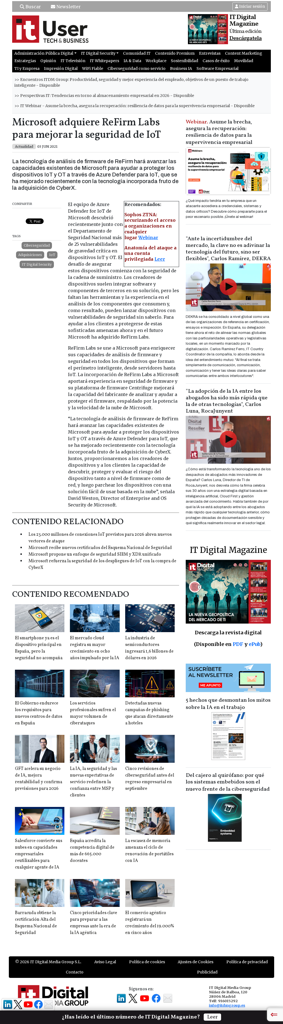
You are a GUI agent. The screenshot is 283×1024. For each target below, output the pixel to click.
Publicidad (207, 972)
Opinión (48, 60)
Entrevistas (210, 53)
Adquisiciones (30, 255)
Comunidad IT (137, 53)
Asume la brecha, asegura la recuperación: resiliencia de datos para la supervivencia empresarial (219, 132)
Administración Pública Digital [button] (43, 53)
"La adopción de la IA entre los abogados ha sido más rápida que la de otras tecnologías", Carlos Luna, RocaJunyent (227, 401)
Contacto (74, 972)
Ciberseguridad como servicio (137, 68)
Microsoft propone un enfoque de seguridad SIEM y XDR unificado (94, 554)
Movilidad (243, 60)
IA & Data (132, 60)
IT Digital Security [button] (98, 53)
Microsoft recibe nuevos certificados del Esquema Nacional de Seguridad (100, 548)
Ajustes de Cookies (195, 961)
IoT (52, 255)
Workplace (156, 60)
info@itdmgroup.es (227, 1005)
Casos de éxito (216, 60)
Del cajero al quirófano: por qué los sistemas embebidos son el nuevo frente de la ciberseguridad (228, 782)
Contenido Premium (175, 53)
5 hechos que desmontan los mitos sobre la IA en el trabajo (228, 703)
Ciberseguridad (37, 245)
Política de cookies (147, 961)
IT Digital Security (37, 264)
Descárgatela (245, 38)
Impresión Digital (61, 68)
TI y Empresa (27, 68)
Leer (159, 259)
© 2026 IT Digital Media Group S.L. (48, 961)
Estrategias (25, 60)
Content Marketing (243, 53)
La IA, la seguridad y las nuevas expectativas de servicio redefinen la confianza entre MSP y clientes (93, 782)
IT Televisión (73, 60)
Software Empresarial (217, 68)
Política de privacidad (247, 961)
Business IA (181, 68)
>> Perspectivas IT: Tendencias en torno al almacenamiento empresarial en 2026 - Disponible (104, 95)
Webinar (148, 237)
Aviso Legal (105, 961)
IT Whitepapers (104, 60)
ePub (254, 644)
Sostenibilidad (184, 60)
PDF (238, 644)
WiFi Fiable (92, 68)
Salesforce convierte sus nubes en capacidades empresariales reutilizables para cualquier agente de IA (38, 854)
